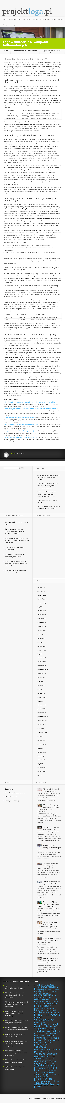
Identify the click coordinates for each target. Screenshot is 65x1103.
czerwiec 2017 (41, 760)
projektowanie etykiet (46, 1024)
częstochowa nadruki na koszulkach (46, 988)
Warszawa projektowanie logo (44, 1077)
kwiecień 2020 (41, 740)
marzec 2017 (41, 771)
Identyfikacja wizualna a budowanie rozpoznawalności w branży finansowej (30, 409)
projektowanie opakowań (47, 1049)
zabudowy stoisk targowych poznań (46, 1086)
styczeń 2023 (41, 611)
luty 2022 (40, 654)
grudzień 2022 (41, 615)
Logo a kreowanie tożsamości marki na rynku (20, 417)
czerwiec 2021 (41, 685)
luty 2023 (40, 607)
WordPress (61, 1098)
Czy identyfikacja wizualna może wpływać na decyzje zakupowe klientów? (30, 402)
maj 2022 (40, 642)
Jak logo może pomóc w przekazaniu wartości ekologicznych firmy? (47, 961)
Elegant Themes (42, 1098)
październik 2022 (42, 622)
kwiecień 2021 (41, 693)
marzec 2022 (41, 650)
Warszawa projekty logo (46, 1081)
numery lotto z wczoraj (45, 1009)
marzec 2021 (41, 697)
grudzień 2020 (41, 709)
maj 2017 (40, 764)
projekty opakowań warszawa (45, 1064)
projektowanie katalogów (46, 1026)
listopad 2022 (41, 618)
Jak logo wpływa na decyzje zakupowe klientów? (22, 424)
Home (5, 19)
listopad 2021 (41, 666)
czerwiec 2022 (42, 638)
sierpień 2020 (41, 724)
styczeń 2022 (41, 658)
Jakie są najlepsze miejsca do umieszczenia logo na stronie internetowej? (14, 1013)
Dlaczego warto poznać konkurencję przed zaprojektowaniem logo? (47, 866)
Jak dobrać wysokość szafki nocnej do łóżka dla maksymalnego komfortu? (48, 477)
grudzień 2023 (41, 595)
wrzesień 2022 (41, 626)
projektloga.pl (23, 58)
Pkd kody (53, 1010)
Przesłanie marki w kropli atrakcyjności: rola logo (22, 437)
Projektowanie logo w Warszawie (46, 1041)
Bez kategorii (26, 19)
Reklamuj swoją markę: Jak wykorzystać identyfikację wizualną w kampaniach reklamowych (49, 884)
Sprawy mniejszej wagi (9, 25)
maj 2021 (40, 689)
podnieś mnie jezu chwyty (46, 1012)
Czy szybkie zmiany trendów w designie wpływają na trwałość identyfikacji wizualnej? (15, 531)
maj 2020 (40, 736)
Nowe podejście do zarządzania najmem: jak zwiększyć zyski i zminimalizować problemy (47, 486)
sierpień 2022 (41, 630)
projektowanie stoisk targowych (44, 1057)
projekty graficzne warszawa (45, 1059)
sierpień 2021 (41, 677)
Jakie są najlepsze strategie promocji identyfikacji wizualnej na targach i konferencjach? (16, 1004)
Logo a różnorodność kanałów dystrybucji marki (21, 431)
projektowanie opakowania (41, 1045)
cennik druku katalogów (45, 985)
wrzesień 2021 (41, 673)
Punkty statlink (40, 1068)
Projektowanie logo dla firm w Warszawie (47, 1032)
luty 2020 (40, 748)
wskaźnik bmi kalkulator (43, 1083)
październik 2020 (42, 717)
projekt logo (39, 1022)
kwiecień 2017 (41, 768)
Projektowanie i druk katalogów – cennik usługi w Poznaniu (49, 848)
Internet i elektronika (57, 19)
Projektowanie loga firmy (45, 1030)
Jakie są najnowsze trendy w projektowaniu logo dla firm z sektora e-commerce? (16, 1053)
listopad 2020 (41, 713)
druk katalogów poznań (45, 991)
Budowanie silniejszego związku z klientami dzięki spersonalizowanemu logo (48, 904)
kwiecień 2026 (41, 587)
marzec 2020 (41, 744)
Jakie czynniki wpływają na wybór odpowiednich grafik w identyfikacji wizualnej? (16, 564)
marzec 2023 (41, 603)
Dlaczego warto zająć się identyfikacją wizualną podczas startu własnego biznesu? (48, 830)
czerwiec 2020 (42, 732)
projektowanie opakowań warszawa (45, 1052)
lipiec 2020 (40, 728)
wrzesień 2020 (42, 720)
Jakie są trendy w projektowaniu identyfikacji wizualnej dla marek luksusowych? (15, 995)
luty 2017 (40, 775)
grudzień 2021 (41, 662)
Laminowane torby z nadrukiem (46, 1002)
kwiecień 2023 (41, 599)
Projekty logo (40, 1063)
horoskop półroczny (48, 993)
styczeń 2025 (41, 591)
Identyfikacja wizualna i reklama (41, 19)
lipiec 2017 (40, 756)
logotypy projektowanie (42, 1007)
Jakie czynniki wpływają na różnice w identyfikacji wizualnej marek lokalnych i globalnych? (17, 540)
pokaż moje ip (41, 1015)
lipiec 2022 (40, 634)
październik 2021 (42, 669)
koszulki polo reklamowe (43, 998)
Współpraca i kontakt (15, 19)
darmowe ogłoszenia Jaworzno (52, 989)
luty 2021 (40, 701)
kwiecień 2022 (41, 646)
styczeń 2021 (41, 705)
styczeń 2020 (41, 752)
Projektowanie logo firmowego (44, 1036)
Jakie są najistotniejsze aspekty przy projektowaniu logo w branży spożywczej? (16, 1044)
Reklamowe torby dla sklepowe (45, 1071)
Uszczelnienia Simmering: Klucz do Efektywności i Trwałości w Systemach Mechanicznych (48, 494)
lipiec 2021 (40, 681)
